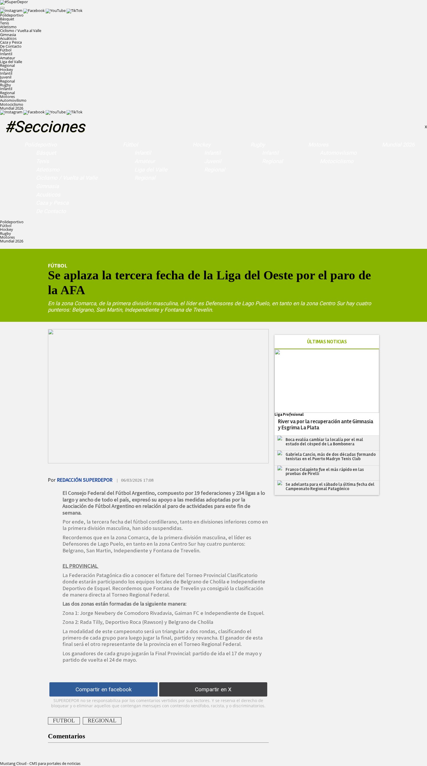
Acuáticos (8, 38)
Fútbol (130, 145)
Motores (318, 145)
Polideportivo (40, 145)
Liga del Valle (11, 61)
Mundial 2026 (11, 108)
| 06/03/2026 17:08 (135, 480)
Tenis (4, 23)
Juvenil (5, 77)
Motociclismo (11, 104)
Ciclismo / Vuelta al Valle (20, 30)
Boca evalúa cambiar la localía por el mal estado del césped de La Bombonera (324, 442)
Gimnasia (8, 34)
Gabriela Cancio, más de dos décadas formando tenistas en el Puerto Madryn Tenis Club (331, 456)
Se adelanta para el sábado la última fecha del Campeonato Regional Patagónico (330, 486)
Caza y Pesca (11, 42)
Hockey (202, 145)
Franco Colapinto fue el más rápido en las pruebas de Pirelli (325, 471)
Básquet (7, 19)
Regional (7, 65)
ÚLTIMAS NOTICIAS (327, 341)
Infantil (6, 53)
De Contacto (10, 46)
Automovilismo (13, 100)
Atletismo (8, 26)
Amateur (7, 57)
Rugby (257, 145)
